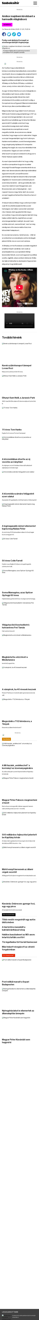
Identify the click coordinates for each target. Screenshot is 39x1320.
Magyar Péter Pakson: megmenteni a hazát (19, 801)
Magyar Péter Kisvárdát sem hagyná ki (16, 1041)
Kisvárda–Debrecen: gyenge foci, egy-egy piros (18, 905)
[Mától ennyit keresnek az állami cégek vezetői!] (19, 856)
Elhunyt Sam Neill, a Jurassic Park (18, 398)
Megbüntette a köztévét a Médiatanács (15, 658)
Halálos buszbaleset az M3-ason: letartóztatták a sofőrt (18, 936)
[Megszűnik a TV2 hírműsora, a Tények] (19, 708)
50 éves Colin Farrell (12, 561)
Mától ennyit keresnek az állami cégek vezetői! (17, 870)
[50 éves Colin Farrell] (19, 547)
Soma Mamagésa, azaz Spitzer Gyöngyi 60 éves (17, 593)
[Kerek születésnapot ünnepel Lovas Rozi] (19, 352)
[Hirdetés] (19, 63)
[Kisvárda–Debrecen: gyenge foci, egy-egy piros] (19, 890)
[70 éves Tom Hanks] (19, 416)
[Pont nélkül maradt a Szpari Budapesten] (19, 968)
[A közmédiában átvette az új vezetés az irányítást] (19, 446)
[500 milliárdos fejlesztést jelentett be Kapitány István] (19, 821)
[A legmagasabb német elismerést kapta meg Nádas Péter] (19, 513)
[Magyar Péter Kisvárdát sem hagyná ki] (19, 1026)
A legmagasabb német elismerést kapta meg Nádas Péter (19, 527)
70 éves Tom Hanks (12, 430)
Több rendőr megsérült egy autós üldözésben (18, 921)
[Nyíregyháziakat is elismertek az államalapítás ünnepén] (19, 997)
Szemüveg (7, 24)
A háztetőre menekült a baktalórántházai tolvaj (13, 928)
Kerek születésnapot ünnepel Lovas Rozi (16, 366)
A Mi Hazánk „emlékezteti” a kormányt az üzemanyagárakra (17, 766)
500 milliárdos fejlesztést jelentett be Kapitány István (19, 836)
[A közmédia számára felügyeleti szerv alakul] (19, 481)
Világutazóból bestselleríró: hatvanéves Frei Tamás (16, 626)
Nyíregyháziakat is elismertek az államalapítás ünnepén (18, 1012)
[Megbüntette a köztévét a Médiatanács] (19, 644)
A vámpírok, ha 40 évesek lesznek (19, 689)
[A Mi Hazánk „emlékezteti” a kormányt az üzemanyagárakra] (19, 752)
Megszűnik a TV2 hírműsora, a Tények (17, 722)
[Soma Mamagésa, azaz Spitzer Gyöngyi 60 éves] (19, 579)
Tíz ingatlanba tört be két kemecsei (19, 942)
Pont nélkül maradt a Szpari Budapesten (15, 983)
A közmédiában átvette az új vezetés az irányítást (16, 460)
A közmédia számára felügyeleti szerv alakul (18, 495)
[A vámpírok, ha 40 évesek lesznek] (19, 676)
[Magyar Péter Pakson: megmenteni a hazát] (19, 787)
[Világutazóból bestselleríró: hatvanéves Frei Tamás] (19, 612)
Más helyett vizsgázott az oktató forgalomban (18, 948)
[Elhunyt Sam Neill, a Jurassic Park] (19, 384)
